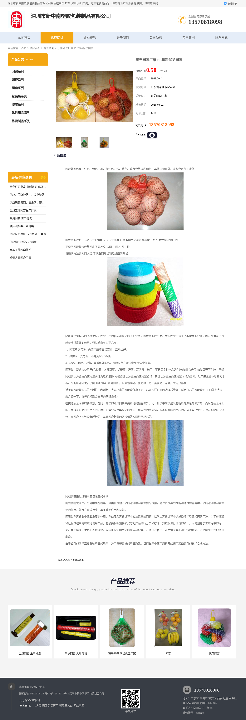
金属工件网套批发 (20, 249)
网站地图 (78, 705)
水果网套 (214, 653)
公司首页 (24, 37)
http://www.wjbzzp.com (71, 559)
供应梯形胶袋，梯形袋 (23, 242)
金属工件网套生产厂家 (23, 210)
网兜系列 (18, 71)
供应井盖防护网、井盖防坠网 (27, 194)
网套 (122, 653)
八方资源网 (40, 705)
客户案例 (188, 37)
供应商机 (57, 37)
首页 (24, 48)
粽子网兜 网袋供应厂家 (76, 653)
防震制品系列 (21, 121)
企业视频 (90, 37)
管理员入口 (66, 705)
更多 (43, 177)
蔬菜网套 (168, 653)
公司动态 (156, 37)
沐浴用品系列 (21, 112)
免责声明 (53, 705)
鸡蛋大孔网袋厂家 (20, 257)
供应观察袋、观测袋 (22, 226)
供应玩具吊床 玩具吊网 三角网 (28, 234)
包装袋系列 (19, 96)
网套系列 (48, 48)
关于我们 (123, 37)
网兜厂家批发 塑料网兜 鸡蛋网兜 (28, 186)
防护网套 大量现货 (30, 653)
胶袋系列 (18, 104)
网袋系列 (18, 79)
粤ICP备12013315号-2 (57, 693)
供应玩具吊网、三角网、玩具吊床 (28, 202)
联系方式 (221, 37)
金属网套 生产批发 (21, 218)
